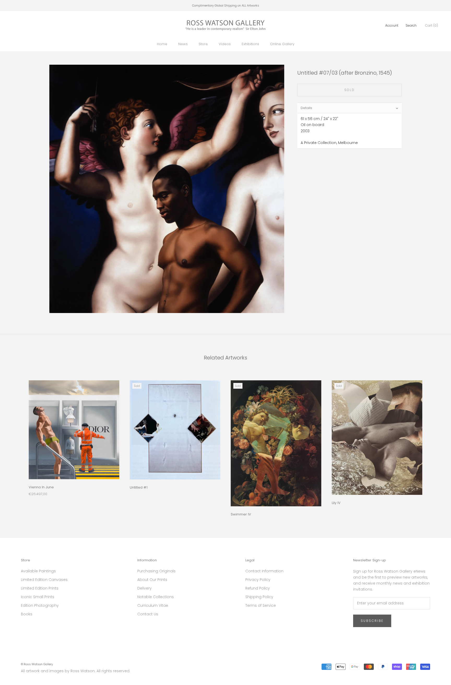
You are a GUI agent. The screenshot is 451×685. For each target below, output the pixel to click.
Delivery (144, 588)
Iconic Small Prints (37, 596)
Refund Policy (257, 588)
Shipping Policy (259, 596)
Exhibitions (250, 43)
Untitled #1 (138, 487)
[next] (435, 443)
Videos (225, 43)
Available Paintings (38, 571)
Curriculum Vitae (152, 605)
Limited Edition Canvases (44, 579)
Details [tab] (306, 107)
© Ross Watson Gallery (37, 664)
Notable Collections (155, 596)
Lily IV (336, 502)
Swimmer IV (241, 514)
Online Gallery (282, 43)
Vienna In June (41, 487)
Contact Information (264, 571)
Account (391, 25)
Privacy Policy (257, 579)
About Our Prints (152, 579)
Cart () (431, 25)
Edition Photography (40, 605)
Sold (349, 90)
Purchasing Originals (156, 571)
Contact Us (147, 614)
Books (26, 614)
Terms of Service (260, 605)
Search (411, 25)
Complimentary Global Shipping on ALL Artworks (225, 5)
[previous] (16, 443)
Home (162, 43)
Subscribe (372, 620)
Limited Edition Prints (39, 588)
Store (203, 43)
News (183, 43)
